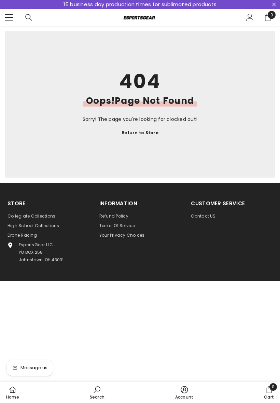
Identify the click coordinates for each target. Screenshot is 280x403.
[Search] (29, 17)
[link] (97, 392)
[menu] (9, 17)
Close (274, 4)
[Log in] (250, 17)
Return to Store (140, 133)
